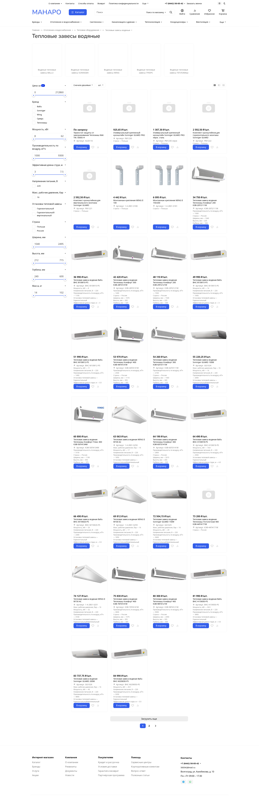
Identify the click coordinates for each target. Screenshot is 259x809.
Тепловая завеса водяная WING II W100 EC (129, 520)
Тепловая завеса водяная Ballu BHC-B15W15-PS (207, 281)
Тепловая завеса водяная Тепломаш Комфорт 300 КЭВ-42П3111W (165, 362)
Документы (71, 770)
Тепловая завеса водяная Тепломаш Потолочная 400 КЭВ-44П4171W (206, 521)
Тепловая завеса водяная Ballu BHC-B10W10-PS (88, 281)
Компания (71, 757)
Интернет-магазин (43, 757)
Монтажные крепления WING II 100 (128, 201)
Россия (40, 230)
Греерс (40, 118)
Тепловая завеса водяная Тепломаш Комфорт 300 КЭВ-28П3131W (125, 282)
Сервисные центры (141, 762)
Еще (144, 3)
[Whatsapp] (190, 782)
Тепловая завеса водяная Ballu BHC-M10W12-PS (88, 361)
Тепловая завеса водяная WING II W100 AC (129, 440)
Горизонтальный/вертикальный (46, 214)
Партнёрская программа (111, 775)
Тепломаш (42, 122)
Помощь (136, 757)
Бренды (36, 22)
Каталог (36, 762)
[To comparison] (98, 147)
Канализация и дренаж (123, 22)
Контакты (70, 3)
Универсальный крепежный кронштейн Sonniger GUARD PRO (129, 134)
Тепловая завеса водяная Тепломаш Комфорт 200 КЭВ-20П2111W (205, 202)
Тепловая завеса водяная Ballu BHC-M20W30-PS (127, 680)
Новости (69, 775)
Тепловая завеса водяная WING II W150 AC (89, 600)
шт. (43, 86)
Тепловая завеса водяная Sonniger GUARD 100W (205, 361)
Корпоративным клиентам (145, 766)
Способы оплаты (86, 3)
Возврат (101, 3)
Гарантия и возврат (108, 770)
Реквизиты (70, 766)
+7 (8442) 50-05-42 (174, 3)
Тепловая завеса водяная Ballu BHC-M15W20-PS (88, 520)
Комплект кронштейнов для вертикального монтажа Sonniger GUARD (87, 202)
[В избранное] (93, 147)
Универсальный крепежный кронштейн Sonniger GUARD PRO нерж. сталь (169, 135)
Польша (41, 226)
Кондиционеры (178, 22)
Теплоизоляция (152, 22)
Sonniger (41, 110)
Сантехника (95, 22)
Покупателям (105, 757)
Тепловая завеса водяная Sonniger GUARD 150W (165, 520)
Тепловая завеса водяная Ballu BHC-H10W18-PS (207, 440)
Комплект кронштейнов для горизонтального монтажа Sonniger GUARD (206, 135)
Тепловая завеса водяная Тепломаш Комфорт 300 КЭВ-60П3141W (165, 442)
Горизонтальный (45, 208)
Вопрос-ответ (138, 770)
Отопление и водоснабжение (64, 22)
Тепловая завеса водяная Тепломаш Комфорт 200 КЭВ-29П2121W (165, 282)
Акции (35, 775)
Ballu (39, 106)
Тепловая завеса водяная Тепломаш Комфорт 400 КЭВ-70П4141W (125, 601)
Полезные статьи (140, 775)
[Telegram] (183, 782)
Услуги (35, 770)
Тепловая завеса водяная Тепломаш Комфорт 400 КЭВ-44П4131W (125, 362)
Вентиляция (202, 22)
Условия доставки (107, 766)
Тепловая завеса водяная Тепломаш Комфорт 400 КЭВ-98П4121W (165, 601)
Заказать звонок (194, 3)
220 (39, 185)
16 (38, 197)
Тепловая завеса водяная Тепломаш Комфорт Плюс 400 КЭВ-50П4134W (88, 442)
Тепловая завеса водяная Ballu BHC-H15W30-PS (207, 600)
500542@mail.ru (188, 767)
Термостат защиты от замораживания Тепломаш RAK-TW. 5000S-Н (89, 135)
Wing (39, 114)
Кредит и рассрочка (108, 762)
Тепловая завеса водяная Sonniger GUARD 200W (85, 680)
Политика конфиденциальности (124, 3)
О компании (54, 3)
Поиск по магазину (155, 12)
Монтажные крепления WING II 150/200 (168, 201)
